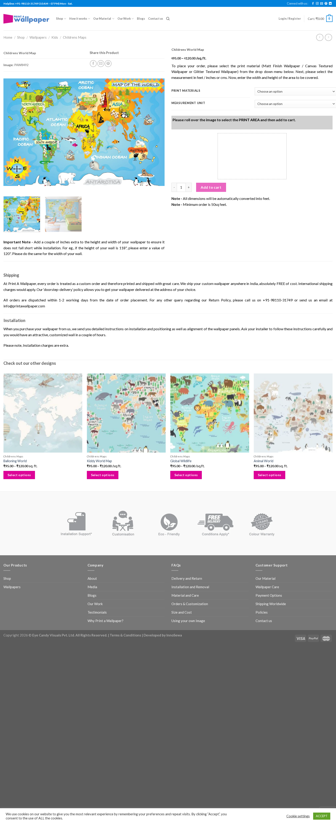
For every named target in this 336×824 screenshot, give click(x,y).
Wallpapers (38, 37)
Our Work (124, 18)
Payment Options (269, 595)
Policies (262, 612)
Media (92, 587)
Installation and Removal (190, 587)
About (92, 578)
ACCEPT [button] (322, 816)
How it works (78, 18)
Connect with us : (297, 3)
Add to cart (211, 187)
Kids (54, 37)
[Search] (168, 18)
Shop (59, 18)
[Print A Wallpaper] (26, 18)
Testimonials (97, 612)
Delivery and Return (186, 578)
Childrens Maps (74, 37)
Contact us (155, 18)
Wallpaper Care (267, 587)
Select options (19, 475)
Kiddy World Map (99, 461)
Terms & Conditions (125, 635)
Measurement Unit (188, 103)
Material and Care (185, 595)
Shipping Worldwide (271, 604)
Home (7, 37)
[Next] (156, 132)
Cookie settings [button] (298, 816)
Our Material (102, 18)
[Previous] (12, 132)
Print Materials (185, 90)
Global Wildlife (181, 461)
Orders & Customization (189, 604)
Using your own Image (188, 621)
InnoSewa (174, 635)
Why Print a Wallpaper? (105, 621)
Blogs (141, 18)
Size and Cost (181, 612)
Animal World (263, 461)
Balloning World (15, 461)
